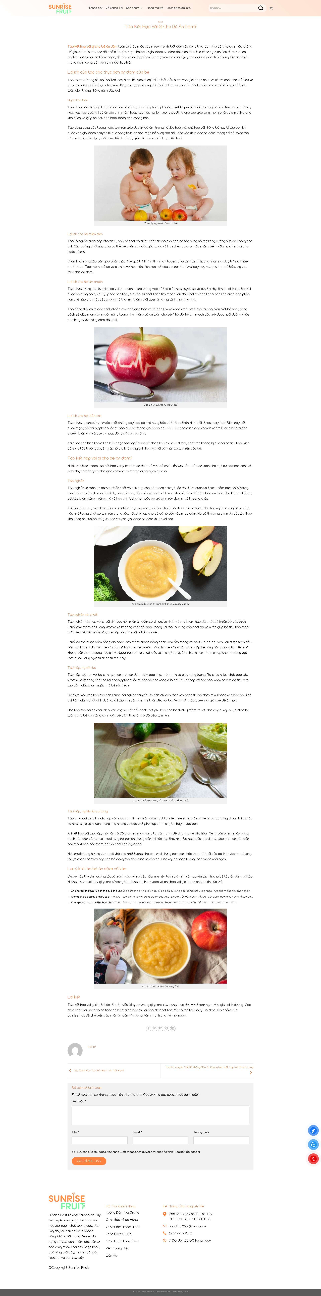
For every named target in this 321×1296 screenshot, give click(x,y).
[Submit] (263, 8)
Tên (75, 1132)
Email (137, 1132)
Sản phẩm (132, 8)
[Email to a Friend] (160, 1028)
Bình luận (79, 1101)
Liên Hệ (111, 1255)
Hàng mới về (155, 8)
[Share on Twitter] (154, 1028)
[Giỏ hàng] (271, 8)
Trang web (201, 1132)
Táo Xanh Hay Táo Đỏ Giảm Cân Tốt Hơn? (98, 1071)
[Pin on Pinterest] (166, 1028)
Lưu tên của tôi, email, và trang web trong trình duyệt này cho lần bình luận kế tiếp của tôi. (138, 1152)
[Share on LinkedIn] (173, 1028)
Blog (160, 22)
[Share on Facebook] (148, 1028)
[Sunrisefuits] (65, 8)
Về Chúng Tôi (114, 8)
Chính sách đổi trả (179, 8)
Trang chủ (95, 8)
